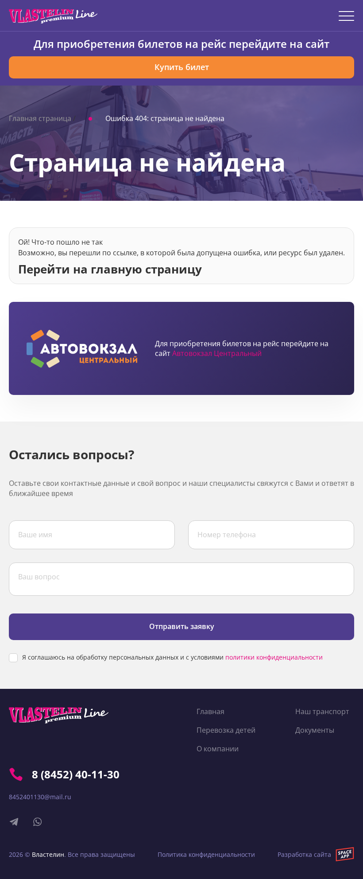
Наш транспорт (322, 711)
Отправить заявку (181, 626)
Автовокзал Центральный (217, 353)
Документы (314, 730)
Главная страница (40, 118)
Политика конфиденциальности (206, 854)
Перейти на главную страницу (110, 268)
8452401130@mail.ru (40, 797)
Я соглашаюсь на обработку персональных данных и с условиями (172, 657)
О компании (218, 749)
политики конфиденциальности (274, 657)
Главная (210, 711)
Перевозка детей (226, 730)
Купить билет (181, 67)
